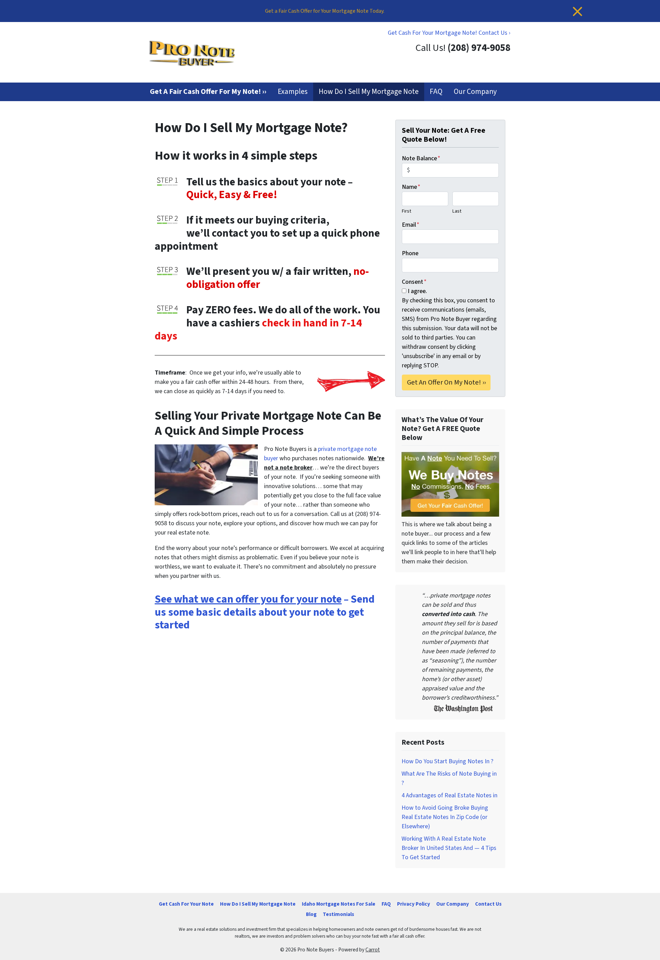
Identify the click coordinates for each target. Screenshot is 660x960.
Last (456, 211)
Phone (410, 253)
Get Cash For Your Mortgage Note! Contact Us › (449, 33)
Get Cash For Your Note (186, 904)
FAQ (436, 91)
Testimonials (338, 914)
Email (410, 224)
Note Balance (421, 158)
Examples (293, 91)
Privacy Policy (413, 904)
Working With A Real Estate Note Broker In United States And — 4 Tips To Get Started (449, 848)
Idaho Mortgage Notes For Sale (338, 904)
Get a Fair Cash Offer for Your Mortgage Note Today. (324, 11)
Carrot (372, 949)
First (406, 211)
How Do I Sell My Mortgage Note (369, 91)
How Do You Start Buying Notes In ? (447, 761)
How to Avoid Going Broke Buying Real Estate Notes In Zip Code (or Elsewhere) (445, 817)
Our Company (475, 91)
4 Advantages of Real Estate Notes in (449, 795)
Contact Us (488, 904)
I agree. (417, 291)
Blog (311, 914)
